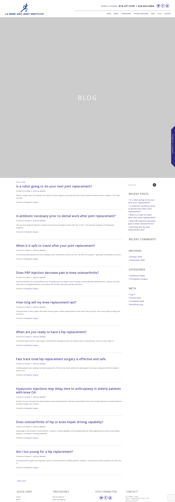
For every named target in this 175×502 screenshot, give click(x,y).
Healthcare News (137, 275)
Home (109, 14)
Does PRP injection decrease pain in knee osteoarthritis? (57, 273)
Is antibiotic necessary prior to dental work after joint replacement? (66, 216)
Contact (167, 14)
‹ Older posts (21, 481)
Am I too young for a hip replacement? (44, 452)
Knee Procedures (59, 499)
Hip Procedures (58, 497)
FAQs (153, 14)
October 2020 (136, 257)
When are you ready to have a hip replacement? (51, 332)
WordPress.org (136, 304)
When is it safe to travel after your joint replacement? (55, 246)
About (116, 14)
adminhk (42, 191)
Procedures (126, 14)
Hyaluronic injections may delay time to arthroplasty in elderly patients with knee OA (68, 390)
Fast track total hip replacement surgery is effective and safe (61, 359)
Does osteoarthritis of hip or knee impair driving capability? (59, 422)
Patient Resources (141, 14)
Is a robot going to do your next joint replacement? (54, 186)
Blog (160, 14)
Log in (132, 294)
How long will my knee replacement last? (46, 302)
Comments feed (137, 301)
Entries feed (135, 298)
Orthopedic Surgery (31, 202)
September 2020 (137, 260)
